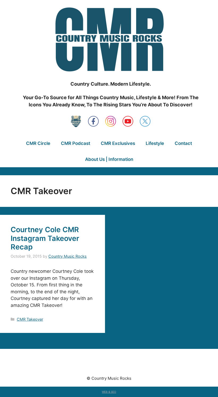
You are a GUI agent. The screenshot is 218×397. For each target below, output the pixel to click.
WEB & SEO (109, 391)
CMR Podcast (75, 143)
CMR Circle (38, 143)
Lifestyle (155, 143)
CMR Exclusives (118, 143)
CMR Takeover (30, 319)
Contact (183, 143)
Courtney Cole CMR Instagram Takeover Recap (45, 238)
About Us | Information (109, 159)
